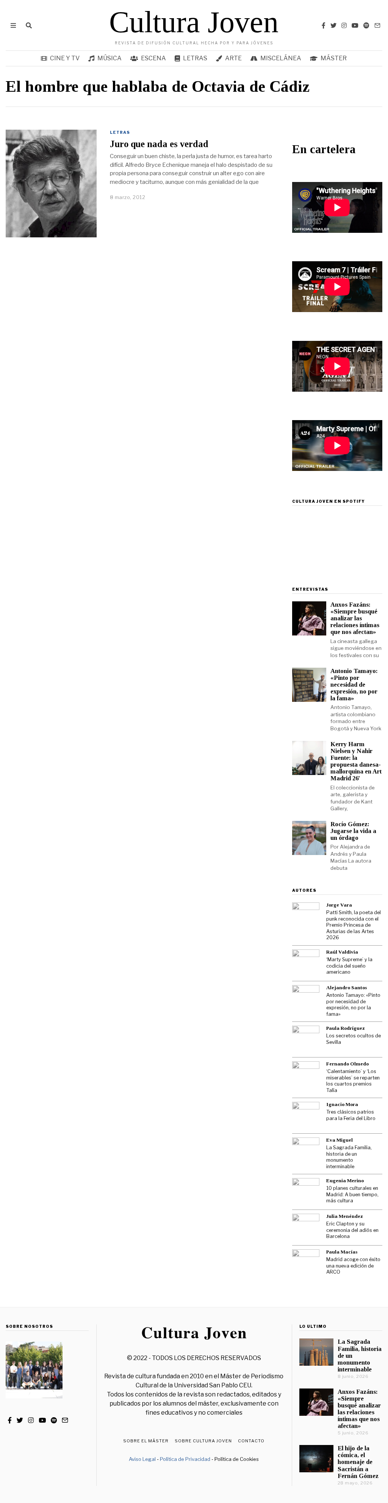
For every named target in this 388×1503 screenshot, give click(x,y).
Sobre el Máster (146, 1440)
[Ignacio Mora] (305, 1115)
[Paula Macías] (305, 1263)
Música (109, 58)
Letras (195, 58)
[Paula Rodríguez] (305, 1039)
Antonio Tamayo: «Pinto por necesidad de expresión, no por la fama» (354, 684)
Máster (334, 58)
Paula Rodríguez (345, 1028)
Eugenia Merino (345, 1180)
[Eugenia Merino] (305, 1191)
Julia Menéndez (344, 1216)
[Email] (377, 25)
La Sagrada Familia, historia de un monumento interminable (349, 1157)
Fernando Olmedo (347, 1064)
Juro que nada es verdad (159, 144)
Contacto (251, 1440)
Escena (153, 58)
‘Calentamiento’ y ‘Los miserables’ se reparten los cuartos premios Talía (353, 1080)
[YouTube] (355, 25)
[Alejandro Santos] (305, 998)
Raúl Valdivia (342, 952)
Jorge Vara (339, 905)
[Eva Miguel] (305, 1151)
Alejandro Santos (346, 987)
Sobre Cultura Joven (203, 1440)
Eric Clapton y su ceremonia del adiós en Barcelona (352, 1230)
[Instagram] (344, 25)
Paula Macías (341, 1252)
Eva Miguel (339, 1140)
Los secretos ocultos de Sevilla (353, 1039)
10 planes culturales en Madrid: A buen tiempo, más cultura (352, 1194)
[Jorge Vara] (305, 916)
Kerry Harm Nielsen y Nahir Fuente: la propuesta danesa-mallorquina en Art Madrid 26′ (356, 761)
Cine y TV (65, 58)
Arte (233, 58)
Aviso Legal (142, 1459)
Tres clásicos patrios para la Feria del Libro (350, 1115)
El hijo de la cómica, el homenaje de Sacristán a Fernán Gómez (358, 1462)
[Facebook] (323, 25)
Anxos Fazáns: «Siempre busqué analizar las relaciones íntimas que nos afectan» (354, 618)
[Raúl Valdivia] (305, 963)
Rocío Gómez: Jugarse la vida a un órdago (353, 831)
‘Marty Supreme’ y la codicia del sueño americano (349, 966)
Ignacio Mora (342, 1104)
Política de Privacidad (185, 1459)
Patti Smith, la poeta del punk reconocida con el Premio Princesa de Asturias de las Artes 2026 (353, 925)
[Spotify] (366, 25)
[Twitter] (333, 25)
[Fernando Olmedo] (305, 1075)
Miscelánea (280, 58)
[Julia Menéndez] (305, 1227)
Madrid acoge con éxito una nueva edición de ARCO (353, 1266)
